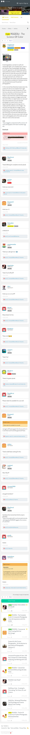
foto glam (11, 223)
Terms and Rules (14, 728)
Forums (6, 17)
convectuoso (10, 673)
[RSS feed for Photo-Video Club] (27, 728)
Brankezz (10, 328)
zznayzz (10, 349)
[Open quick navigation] (27, 29)
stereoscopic (7, 587)
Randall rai (11, 393)
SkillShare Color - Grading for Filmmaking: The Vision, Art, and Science (17, 690)
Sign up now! (15, 13)
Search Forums (5, 22)
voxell (15, 436)
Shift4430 (12, 527)
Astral (9, 307)
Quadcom (10, 634)
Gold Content (14, 17)
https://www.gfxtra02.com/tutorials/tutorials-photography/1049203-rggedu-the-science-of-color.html (14, 520)
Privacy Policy (22, 728)
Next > (11, 40)
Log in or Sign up (23, 3)
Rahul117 (18, 215)
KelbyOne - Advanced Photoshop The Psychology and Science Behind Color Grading (17, 702)
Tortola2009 (16, 170)
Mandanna (7, 384)
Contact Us (4, 728)
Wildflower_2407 (8, 148)
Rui (9, 693)
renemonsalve (12, 244)
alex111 (11, 170)
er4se (12, 587)
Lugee (9, 661)
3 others (22, 384)
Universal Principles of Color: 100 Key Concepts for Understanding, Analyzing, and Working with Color (17, 657)
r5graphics (7, 436)
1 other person (22, 192)
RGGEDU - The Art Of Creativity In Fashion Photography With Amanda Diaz (17, 714)
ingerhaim (11, 265)
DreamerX (11, 202)
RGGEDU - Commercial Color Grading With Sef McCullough (16, 631)
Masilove (10, 371)
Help (9, 728)
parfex (10, 179)
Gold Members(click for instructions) (15, 137)
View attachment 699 (8, 568)
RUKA (13, 148)
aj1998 (16, 148)
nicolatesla (7, 170)
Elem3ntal (11, 157)
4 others (20, 587)
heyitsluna (11, 556)
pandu (9, 535)
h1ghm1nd (11, 45)
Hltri (9, 286)
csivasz (6, 192)
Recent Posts (13, 22)
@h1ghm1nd (11, 252)
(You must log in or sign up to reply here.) (21, 594)
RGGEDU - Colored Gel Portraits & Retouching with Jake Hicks (17, 670)
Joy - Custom (4, 726)
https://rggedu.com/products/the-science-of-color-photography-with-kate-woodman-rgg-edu (14, 124)
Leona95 (10, 648)
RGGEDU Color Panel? (14, 680)
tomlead (10, 465)
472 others (22, 148)
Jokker (10, 444)
